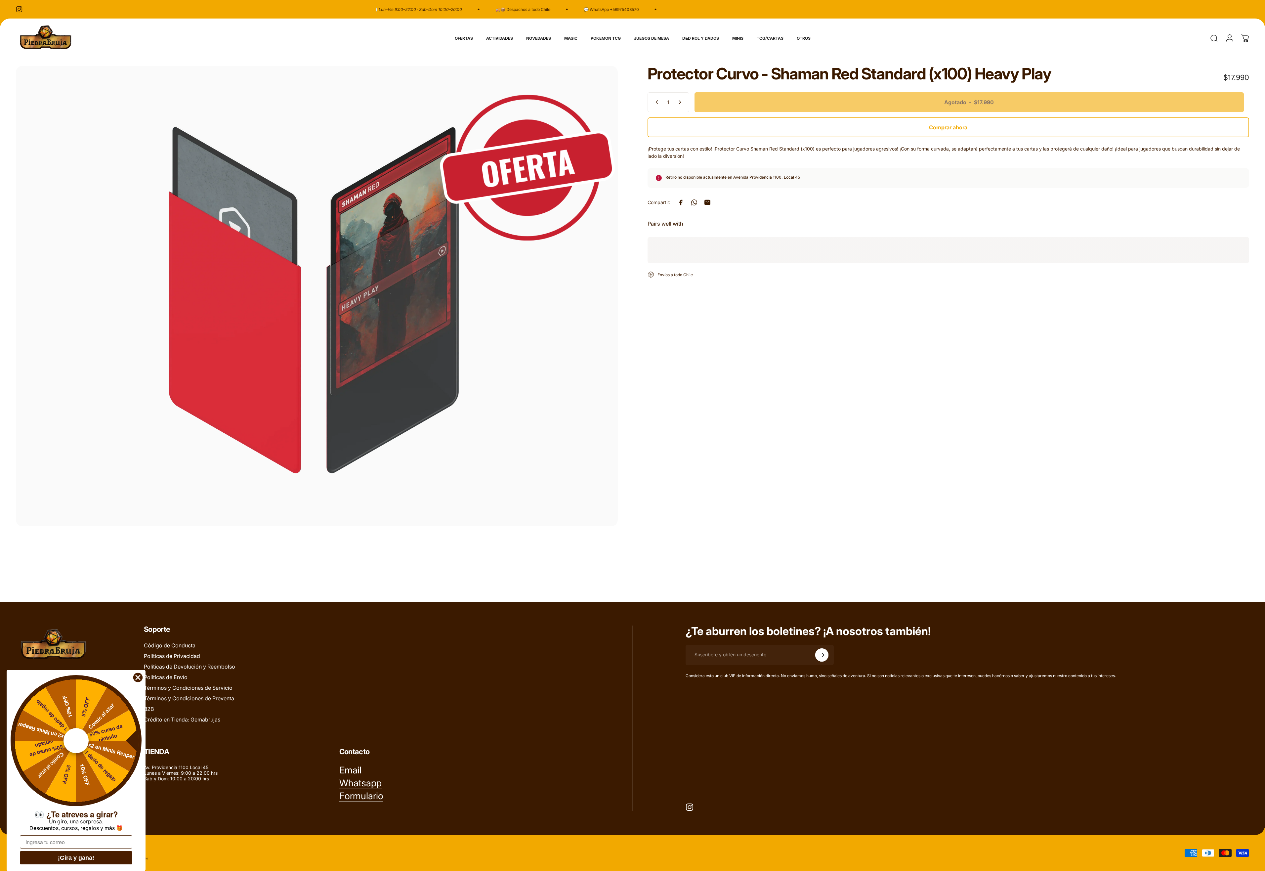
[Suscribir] (821, 655)
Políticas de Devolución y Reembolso (189, 666)
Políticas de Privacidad (172, 656)
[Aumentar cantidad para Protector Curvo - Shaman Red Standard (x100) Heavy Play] (681, 102)
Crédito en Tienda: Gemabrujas (182, 719)
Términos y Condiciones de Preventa (189, 698)
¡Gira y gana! (76, 857)
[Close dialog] (138, 677)
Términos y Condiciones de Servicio (188, 687)
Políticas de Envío (166, 677)
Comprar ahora (948, 127)
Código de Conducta (169, 645)
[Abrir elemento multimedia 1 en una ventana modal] (317, 296)
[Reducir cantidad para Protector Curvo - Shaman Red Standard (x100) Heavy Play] (655, 102)
